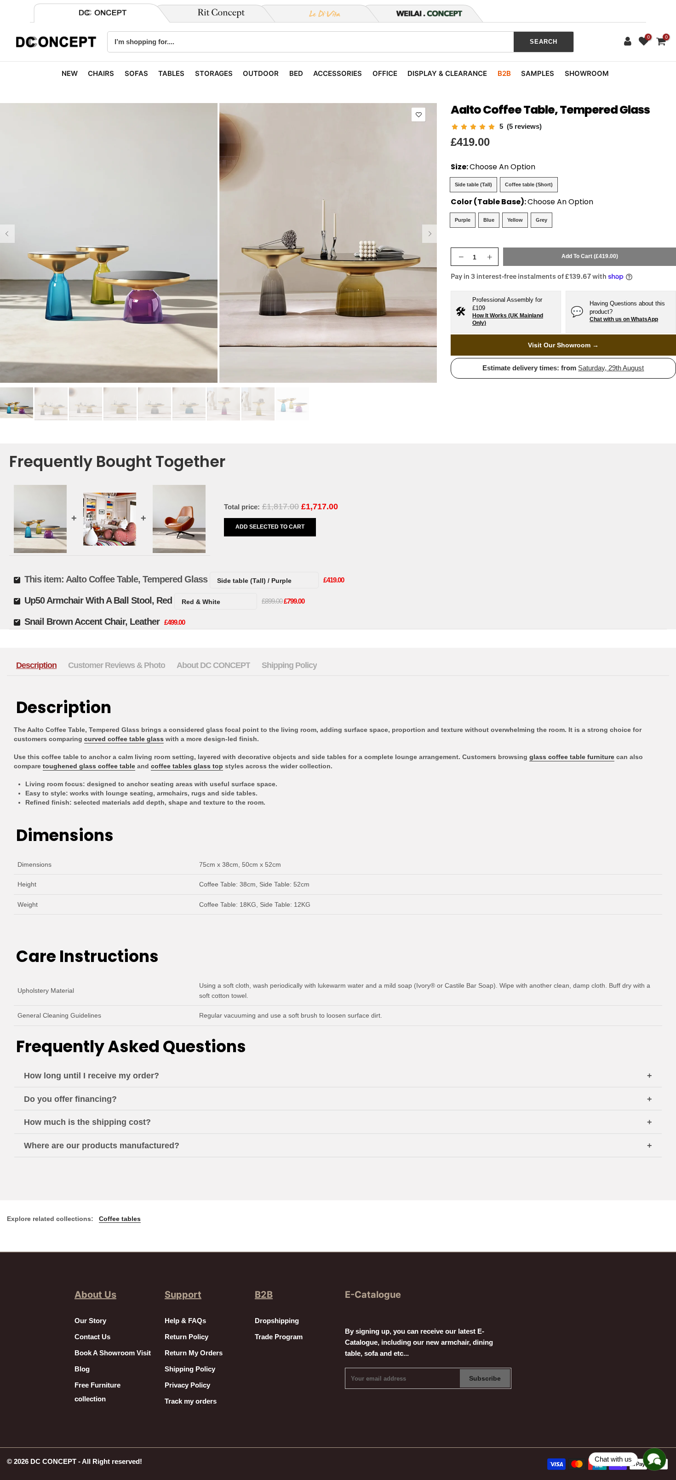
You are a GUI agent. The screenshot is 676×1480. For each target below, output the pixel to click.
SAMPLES (537, 73)
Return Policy (186, 1337)
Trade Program (279, 1337)
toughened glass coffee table (89, 766)
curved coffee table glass (124, 739)
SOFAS (136, 73)
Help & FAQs (185, 1321)
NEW (70, 73)
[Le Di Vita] (319, 13)
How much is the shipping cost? (87, 1122)
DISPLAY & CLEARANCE (447, 73)
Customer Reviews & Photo (116, 665)
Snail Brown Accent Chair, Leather (92, 621)
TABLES (171, 73)
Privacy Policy (187, 1385)
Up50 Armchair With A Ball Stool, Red (98, 600)
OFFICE (384, 73)
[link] (496, 126)
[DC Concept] (423, 13)
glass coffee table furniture (571, 756)
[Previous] (7, 234)
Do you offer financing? (70, 1099)
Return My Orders (194, 1353)
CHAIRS (101, 73)
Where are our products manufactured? (101, 1145)
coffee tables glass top (187, 766)
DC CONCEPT (53, 1461)
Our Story (90, 1321)
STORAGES (214, 73)
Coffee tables (120, 1218)
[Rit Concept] (215, 13)
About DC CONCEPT (213, 665)
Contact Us (92, 1337)
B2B (504, 73)
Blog (82, 1369)
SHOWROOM (587, 73)
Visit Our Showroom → (563, 345)
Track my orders (191, 1401)
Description (36, 665)
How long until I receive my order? (91, 1075)
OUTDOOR (261, 73)
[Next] (429, 234)
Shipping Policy (289, 665)
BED (296, 73)
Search (543, 41)
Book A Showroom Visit (112, 1353)
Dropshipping (277, 1321)
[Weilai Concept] (103, 12)
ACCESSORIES (337, 73)
